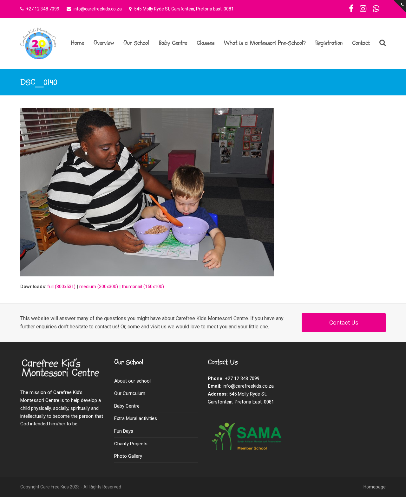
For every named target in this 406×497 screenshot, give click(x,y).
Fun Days (123, 431)
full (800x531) (61, 286)
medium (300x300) (98, 286)
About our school (132, 381)
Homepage (374, 486)
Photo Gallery (128, 456)
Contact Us (343, 322)
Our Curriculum (129, 393)
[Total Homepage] (62, 377)
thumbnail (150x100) (143, 286)
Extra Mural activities (135, 418)
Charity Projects (130, 444)
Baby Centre (127, 406)
